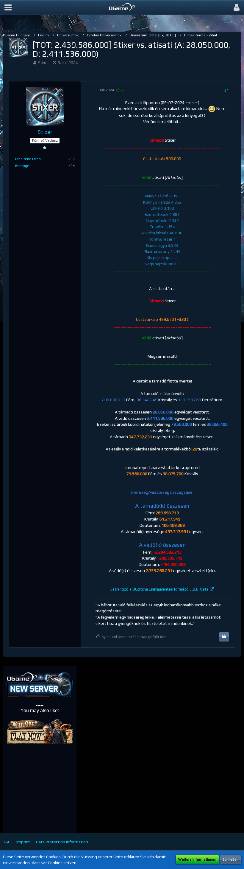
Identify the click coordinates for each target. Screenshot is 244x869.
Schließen (231, 859)
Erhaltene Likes (28, 159)
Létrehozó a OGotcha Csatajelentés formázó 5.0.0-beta (159, 589)
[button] (8, 7)
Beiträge (22, 166)
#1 (226, 90)
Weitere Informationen (197, 859)
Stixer (43, 62)
